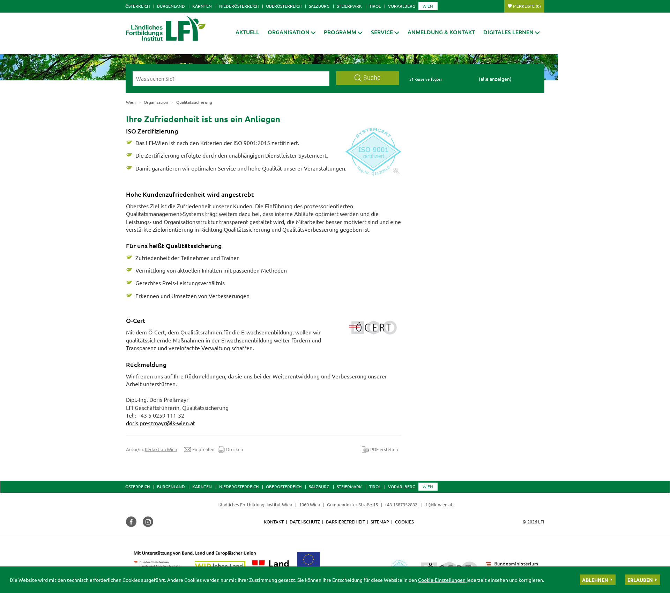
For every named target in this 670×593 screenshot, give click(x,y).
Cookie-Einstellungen (442, 580)
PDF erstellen (384, 449)
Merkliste (527, 6)
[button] (291, 32)
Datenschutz (305, 522)
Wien (428, 6)
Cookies (404, 522)
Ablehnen (595, 580)
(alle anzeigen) (495, 78)
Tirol (375, 6)
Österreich (137, 6)
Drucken (234, 449)
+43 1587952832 (401, 504)
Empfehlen (203, 449)
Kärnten (202, 6)
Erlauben (640, 580)
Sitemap (380, 522)
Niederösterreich (239, 6)
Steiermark (349, 6)
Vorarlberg (401, 6)
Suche (371, 78)
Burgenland (171, 6)
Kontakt (274, 522)
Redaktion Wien (161, 449)
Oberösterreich (284, 6)
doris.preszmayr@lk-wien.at (160, 422)
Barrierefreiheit (345, 522)
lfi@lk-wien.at (438, 504)
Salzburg (319, 6)
